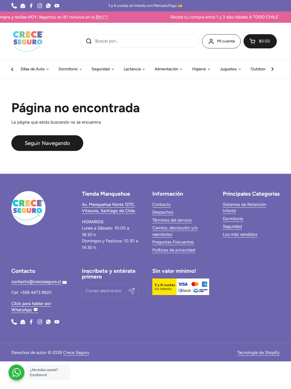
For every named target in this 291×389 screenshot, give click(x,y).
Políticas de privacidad (173, 250)
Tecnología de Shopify (258, 352)
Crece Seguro (76, 352)
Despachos (162, 212)
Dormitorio (233, 218)
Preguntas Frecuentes (173, 242)
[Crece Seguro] (28, 41)
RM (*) (94, 17)
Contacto (161, 204)
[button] (260, 41)
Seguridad (232, 226)
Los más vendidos (240, 234)
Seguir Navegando (47, 143)
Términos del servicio (172, 220)
